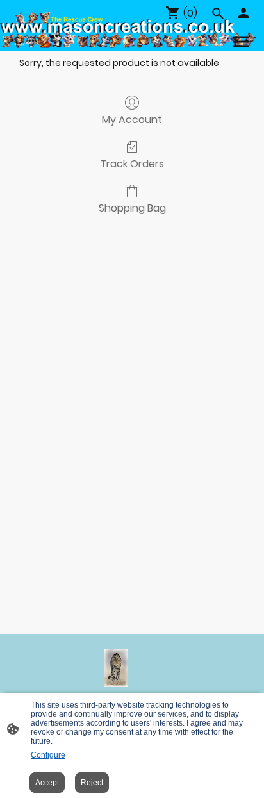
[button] (218, 13)
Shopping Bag (132, 207)
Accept (47, 782)
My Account (132, 119)
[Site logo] (116, 668)
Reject (92, 782)
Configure (48, 755)
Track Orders (132, 163)
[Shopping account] (243, 13)
